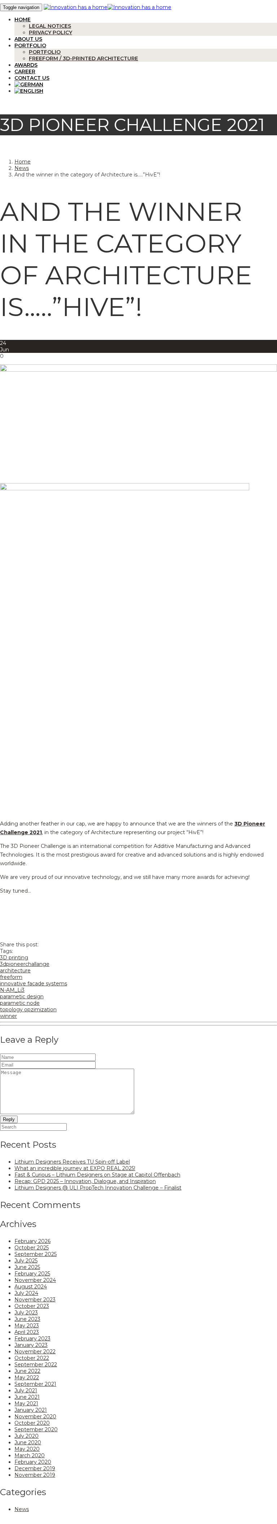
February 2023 (32, 1338)
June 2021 (27, 1397)
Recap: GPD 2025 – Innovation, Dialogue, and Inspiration (85, 1181)
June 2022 (27, 1371)
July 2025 (26, 1260)
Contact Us (31, 78)
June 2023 (27, 1319)
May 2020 (27, 1449)
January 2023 (31, 1345)
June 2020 (27, 1442)
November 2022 (35, 1351)
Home (22, 19)
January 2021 (30, 1410)
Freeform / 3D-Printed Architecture (83, 58)
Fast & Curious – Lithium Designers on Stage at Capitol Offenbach (97, 1175)
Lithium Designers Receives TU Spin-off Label (72, 1162)
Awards (26, 65)
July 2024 (26, 1293)
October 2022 (31, 1358)
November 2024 (35, 1280)
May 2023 (26, 1325)
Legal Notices (50, 26)
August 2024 (30, 1286)
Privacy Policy (50, 32)
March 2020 (29, 1455)
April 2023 (26, 1332)
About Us (28, 39)
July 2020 (26, 1436)
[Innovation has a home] (75, 7)
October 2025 (31, 1247)
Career (24, 71)
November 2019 (34, 1475)
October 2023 (31, 1306)
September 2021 (35, 1384)
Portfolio (30, 45)
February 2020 (32, 1462)
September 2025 (35, 1254)
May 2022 (26, 1377)
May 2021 (26, 1403)
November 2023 (35, 1299)
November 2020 (35, 1416)
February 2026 (32, 1241)
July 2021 (25, 1390)
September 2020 (36, 1429)
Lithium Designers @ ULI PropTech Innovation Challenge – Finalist (97, 1187)
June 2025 (27, 1267)
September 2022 (35, 1364)
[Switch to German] (145, 84)
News (21, 168)
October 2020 (32, 1423)
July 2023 (26, 1312)
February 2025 (32, 1273)
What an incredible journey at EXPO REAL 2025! (74, 1168)
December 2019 (34, 1468)
